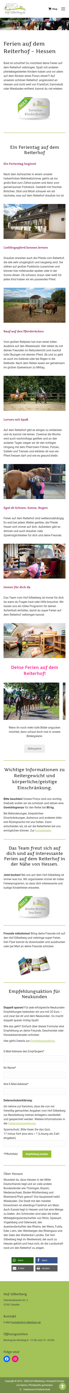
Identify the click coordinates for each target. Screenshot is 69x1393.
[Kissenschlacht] (34, 640)
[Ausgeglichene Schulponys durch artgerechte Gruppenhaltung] (34, 305)
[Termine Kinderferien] (34, 109)
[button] (23, 1260)
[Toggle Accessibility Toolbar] (62, 1386)
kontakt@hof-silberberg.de (26, 1322)
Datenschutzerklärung (22, 1123)
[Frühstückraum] (34, 221)
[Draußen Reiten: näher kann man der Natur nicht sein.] (34, 393)
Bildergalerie (34, 748)
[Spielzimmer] (34, 561)
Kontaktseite (43, 830)
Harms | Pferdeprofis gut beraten (36, 1385)
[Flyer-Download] (34, 965)
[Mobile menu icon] (63, 9)
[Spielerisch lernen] (34, 481)
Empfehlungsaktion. (43, 1041)
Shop (54, 9)
